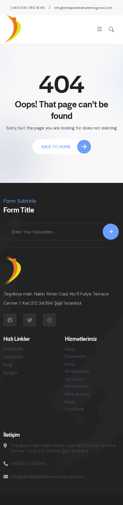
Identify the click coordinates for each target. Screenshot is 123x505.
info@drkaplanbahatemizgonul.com (83, 7)
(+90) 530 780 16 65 (28, 7)
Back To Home (56, 146)
